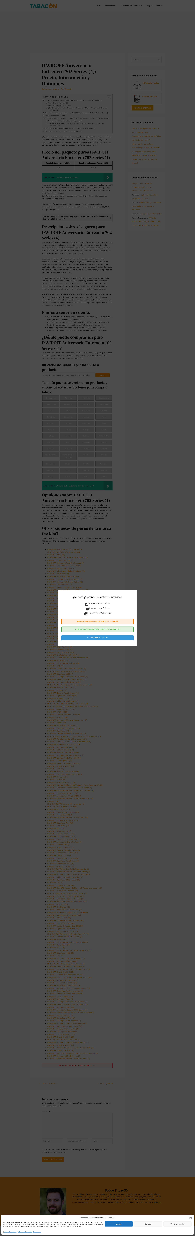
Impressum (37, 1232)
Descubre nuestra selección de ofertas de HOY (97, 621)
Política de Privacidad (25, 1232)
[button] (190, 1218)
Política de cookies (9, 1232)
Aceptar (119, 1224)
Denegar (148, 1224)
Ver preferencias (178, 1224)
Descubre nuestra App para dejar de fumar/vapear (97, 629)
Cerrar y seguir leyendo (97, 638)
